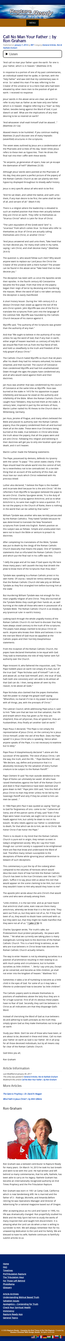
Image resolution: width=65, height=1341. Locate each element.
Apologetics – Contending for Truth (20, 1304)
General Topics (10, 1317)
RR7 (32, 45)
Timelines (8, 1270)
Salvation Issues (11, 1300)
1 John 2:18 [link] (33, 923)
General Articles (49, 45)
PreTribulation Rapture (14, 1273)
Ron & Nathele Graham (48, 1076)
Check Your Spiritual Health (17, 1307)
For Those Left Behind (14, 1280)
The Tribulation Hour (13, 1277)
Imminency (8, 1310)
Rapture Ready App (13, 1314)
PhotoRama (9, 1284)
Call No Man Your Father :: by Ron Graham (39, 1079)
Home (6, 1263)
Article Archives (11, 1293)
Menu (32, 22)
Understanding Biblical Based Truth (21, 1297)
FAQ (5, 1267)
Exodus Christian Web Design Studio (25, 1332)
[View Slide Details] (32, 12)
